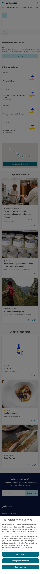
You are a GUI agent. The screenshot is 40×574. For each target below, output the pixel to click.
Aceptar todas (20, 554)
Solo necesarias (20, 567)
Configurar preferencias (20, 561)
